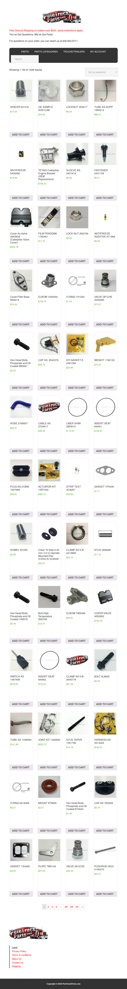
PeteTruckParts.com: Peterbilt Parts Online (63, 16)
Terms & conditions (21, 954)
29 (71, 906)
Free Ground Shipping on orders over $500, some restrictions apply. (46, 30)
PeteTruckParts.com (71, 983)
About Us (16, 958)
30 (77, 906)
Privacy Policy (19, 951)
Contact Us (17, 962)
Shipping (16, 966)
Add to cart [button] (20, 134)
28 (66, 906)
